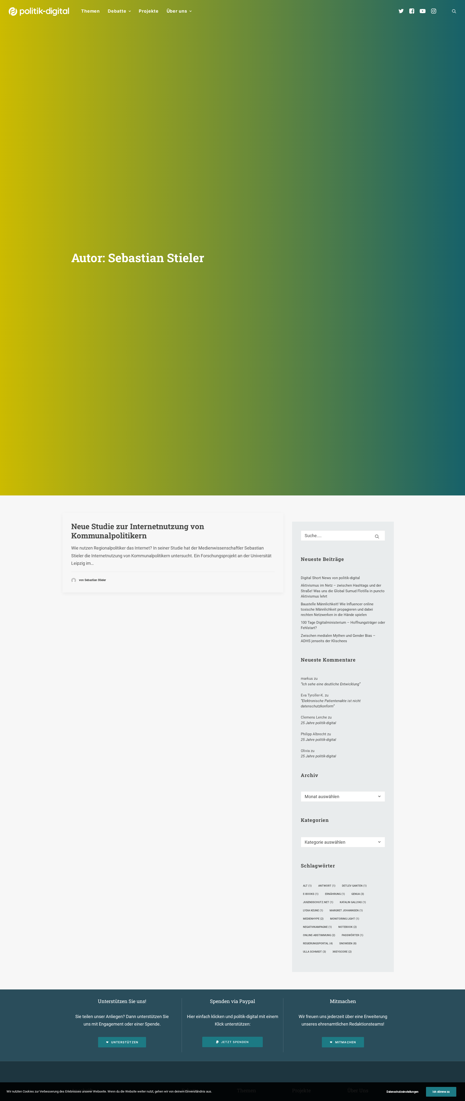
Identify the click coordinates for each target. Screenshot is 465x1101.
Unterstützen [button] (124, 1042)
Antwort (326, 885)
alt (307, 885)
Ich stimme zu (441, 1091)
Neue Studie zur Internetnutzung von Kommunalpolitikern (137, 530)
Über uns (177, 11)
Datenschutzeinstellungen (402, 1091)
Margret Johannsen (346, 910)
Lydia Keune (313, 910)
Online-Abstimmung (319, 935)
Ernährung (335, 894)
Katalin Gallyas (353, 902)
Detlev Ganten (354, 885)
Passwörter (352, 935)
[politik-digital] (39, 11)
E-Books (310, 894)
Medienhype (313, 918)
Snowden (347, 943)
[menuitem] (90, 11)
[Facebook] (413, 11)
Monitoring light (344, 918)
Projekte (148, 11)
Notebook (347, 927)
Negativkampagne (317, 927)
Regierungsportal (318, 943)
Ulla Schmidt (314, 951)
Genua (357, 894)
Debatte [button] (117, 11)
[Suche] (343, 535)
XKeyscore (342, 951)
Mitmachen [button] (345, 1042)
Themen (90, 11)
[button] (454, 11)
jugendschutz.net (318, 902)
